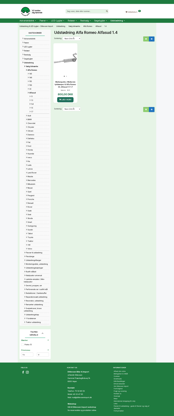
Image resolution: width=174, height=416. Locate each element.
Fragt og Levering (120, 391)
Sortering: (58, 38)
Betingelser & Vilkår (121, 374)
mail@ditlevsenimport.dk (82, 397)
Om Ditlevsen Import (121, 386)
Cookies (117, 376)
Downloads (118, 379)
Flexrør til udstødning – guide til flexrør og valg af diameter (131, 407)
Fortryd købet (119, 411)
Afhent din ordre (120, 371)
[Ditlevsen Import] (31, 11)
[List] (151, 38)
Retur (116, 398)
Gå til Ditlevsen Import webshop (82, 407)
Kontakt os (117, 393)
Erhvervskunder (119, 384)
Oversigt (117, 396)
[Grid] (146, 38)
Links (115, 403)
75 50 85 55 (80, 391)
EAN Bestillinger (119, 381)
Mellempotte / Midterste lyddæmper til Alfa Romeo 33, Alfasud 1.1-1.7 (65, 84)
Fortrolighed (118, 389)
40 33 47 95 (78, 394)
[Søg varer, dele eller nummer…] (107, 11)
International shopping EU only (124, 401)
